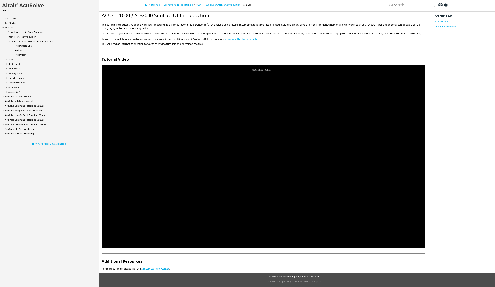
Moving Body (15, 73)
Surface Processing (19, 133)
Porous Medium (16, 82)
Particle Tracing (16, 77)
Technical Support (313, 281)
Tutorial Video (442, 21)
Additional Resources (445, 26)
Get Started (10, 22)
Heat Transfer (15, 64)
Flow (10, 59)
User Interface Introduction (22, 36)
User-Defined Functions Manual (26, 115)
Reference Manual (19, 129)
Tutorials (9, 27)
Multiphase (14, 68)
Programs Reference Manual (24, 110)
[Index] (439, 7)
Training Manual (18, 96)
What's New (11, 18)
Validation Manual (19, 101)
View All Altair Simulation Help (50, 143)
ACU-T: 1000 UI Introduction (32, 41)
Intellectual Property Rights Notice (284, 281)
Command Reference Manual (24, 105)
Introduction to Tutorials (25, 32)
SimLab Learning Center (155, 268)
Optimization (14, 87)
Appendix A (14, 91)
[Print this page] (446, 6)
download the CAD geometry (242, 39)
